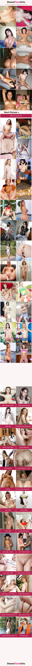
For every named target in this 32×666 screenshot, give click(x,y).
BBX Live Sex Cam (16, 116)
